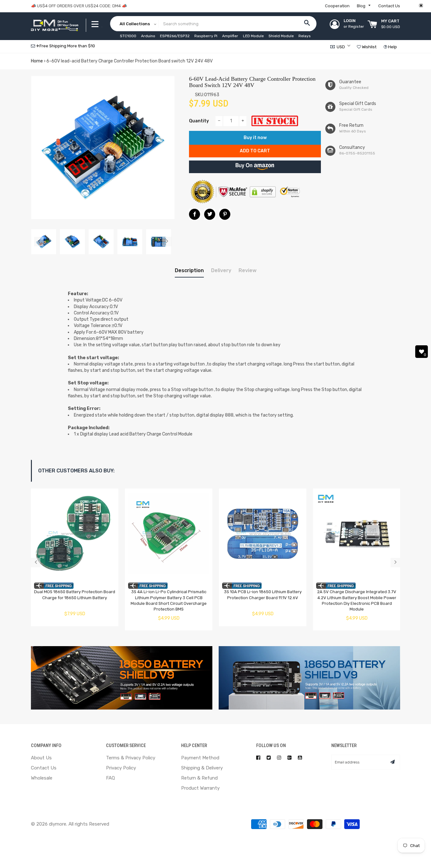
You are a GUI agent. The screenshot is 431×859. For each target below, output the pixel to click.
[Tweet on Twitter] (209, 214)
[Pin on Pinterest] (224, 214)
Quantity (199, 121)
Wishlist (368, 46)
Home (37, 61)
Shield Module (281, 36)
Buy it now (255, 137)
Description (189, 270)
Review (248, 270)
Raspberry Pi (205, 36)
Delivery (221, 270)
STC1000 (128, 36)
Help (392, 46)
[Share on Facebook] (194, 214)
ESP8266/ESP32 (175, 36)
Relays (304, 36)
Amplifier (230, 36)
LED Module (253, 36)
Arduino (148, 36)
